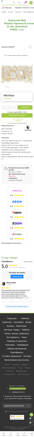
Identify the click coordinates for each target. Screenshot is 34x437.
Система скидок (9, 374)
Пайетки (26, 330)
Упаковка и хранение (17, 341)
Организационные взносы (16, 360)
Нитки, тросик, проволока (17, 333)
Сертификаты (16, 352)
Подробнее (12, 176)
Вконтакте (7, 380)
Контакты (10, 371)
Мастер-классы (23, 374)
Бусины (10, 326)
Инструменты (13, 337)
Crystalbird (19, 322)
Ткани (24, 337)
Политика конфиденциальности (18, 411)
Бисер (28, 322)
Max (12, 380)
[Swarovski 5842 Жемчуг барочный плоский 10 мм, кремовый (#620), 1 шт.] (17, 74)
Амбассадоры (21, 371)
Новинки (25, 318)
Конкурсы (15, 364)
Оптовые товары (12, 330)
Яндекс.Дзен (27, 380)
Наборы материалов (17, 348)
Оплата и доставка (9, 368)
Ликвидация (22, 345)
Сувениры (10, 345)
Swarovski (7, 322)
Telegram (17, 380)
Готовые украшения (11, 356)
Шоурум (25, 364)
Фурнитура (21, 326)
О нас (20, 368)
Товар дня (12, 318)
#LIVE (7, 364)
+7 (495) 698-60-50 (17, 389)
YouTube (27, 356)
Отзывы (28, 368)
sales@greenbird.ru (18, 392)
